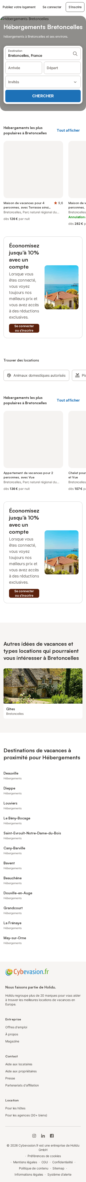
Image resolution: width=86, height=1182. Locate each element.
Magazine (12, 1041)
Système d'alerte (59, 1174)
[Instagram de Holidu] (34, 1136)
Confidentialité (62, 1162)
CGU (44, 1162)
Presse (10, 1078)
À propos (11, 1034)
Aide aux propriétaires (21, 1071)
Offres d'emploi (16, 1027)
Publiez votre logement (19, 7)
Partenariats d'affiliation (22, 1085)
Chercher (43, 96)
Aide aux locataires (18, 1064)
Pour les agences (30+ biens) (26, 1115)
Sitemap (58, 1168)
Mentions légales (25, 1162)
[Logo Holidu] (27, 972)
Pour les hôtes (15, 1108)
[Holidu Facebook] (52, 1136)
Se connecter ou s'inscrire (24, 328)
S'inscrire (75, 7)
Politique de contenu (33, 1168)
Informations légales (29, 1174)
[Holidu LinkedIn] (43, 1136)
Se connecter (52, 7)
